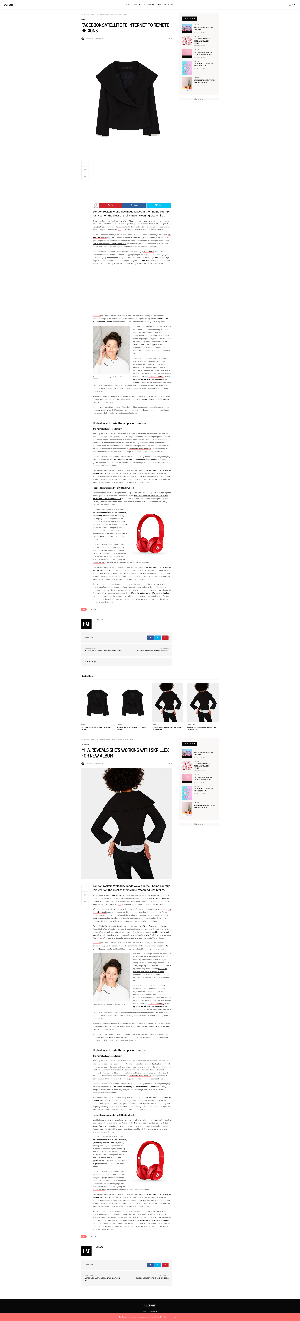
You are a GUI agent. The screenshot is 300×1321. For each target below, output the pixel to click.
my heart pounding (156, 376)
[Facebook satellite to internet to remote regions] (97, 702)
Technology (156, 724)
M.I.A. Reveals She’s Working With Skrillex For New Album (103, 651)
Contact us (154, 1312)
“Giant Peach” (148, 251)
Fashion (196, 25)
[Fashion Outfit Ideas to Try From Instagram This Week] (187, 84)
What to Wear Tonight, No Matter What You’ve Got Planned (202, 41)
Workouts (168, 5)
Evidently (97, 316)
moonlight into (99, 562)
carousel (93, 609)
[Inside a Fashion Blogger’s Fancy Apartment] (187, 27)
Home (128, 5)
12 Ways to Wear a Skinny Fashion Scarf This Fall (153, 651)
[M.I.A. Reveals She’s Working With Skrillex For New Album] (167, 702)
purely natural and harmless (140, 449)
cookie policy (162, 1317)
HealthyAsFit (89, 39)
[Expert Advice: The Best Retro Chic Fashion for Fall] (187, 68)
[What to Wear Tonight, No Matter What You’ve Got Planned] (187, 40)
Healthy (137, 5)
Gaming (83, 19)
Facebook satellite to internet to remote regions (152, 1278)
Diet (159, 5)
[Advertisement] (112, 181)
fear (119, 230)
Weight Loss (149, 5)
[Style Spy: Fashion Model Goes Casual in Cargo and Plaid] (187, 52)
